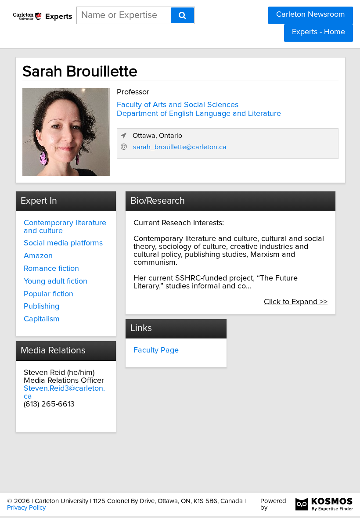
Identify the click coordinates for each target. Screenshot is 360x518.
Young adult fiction (55, 281)
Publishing (41, 306)
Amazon (38, 256)
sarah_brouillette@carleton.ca (180, 147)
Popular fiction (48, 294)
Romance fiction (51, 269)
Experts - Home (318, 32)
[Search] (182, 15)
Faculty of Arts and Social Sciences (177, 105)
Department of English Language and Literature (199, 114)
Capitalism (42, 319)
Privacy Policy (26, 507)
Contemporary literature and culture (65, 227)
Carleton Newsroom (310, 14)
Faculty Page (156, 350)
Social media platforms (63, 243)
